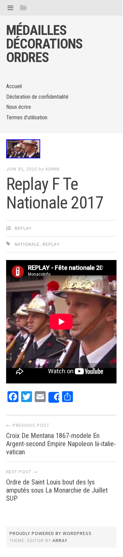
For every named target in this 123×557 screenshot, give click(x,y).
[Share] (54, 397)
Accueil (14, 86)
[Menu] (10, 7)
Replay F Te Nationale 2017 (55, 193)
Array (59, 540)
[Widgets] (23, 7)
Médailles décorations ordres (44, 43)
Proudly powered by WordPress (51, 533)
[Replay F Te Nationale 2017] (61, 150)
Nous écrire (18, 107)
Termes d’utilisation (26, 117)
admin (52, 169)
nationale (27, 244)
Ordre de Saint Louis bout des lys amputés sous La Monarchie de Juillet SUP (57, 490)
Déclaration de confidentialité (37, 97)
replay (23, 228)
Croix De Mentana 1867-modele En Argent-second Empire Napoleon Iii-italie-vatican (61, 444)
